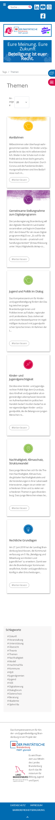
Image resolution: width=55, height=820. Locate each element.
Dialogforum (15, 690)
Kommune (14, 668)
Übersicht (14, 646)
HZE (11, 682)
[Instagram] (49, 7)
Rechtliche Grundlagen (23, 540)
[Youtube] (42, 7)
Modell (12, 661)
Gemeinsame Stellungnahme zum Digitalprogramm (27, 212)
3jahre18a (14, 704)
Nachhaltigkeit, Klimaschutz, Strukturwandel (26, 461)
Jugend (12, 679)
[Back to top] (27, 817)
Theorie (13, 650)
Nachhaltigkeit (16, 657)
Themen (13, 654)
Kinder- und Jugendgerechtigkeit (21, 377)
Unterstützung (16, 643)
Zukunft (13, 636)
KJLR (11, 672)
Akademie (14, 700)
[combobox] (20, 7)
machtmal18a (16, 664)
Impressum (36, 805)
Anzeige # (11, 102)
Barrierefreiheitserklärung (29, 810)
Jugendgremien (16, 675)
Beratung (13, 697)
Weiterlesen (19, 179)
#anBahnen (16, 137)
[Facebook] (42, 16)
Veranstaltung (16, 639)
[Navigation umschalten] (4, 5)
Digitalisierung (16, 686)
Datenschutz (15, 693)
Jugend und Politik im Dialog (26, 291)
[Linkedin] (36, 7)
